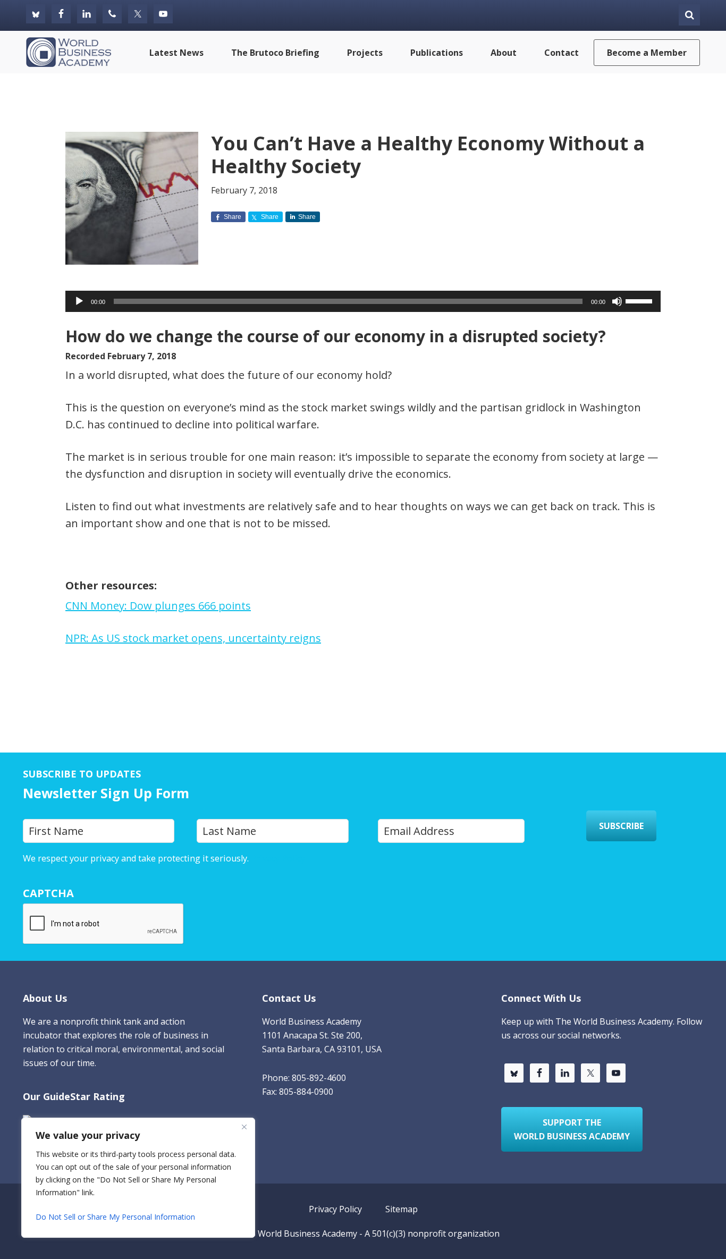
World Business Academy (307, 1233)
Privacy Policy (278, 858)
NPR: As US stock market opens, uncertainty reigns (193, 638)
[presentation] (103, 924)
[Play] (79, 301)
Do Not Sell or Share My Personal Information (115, 1217)
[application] (363, 301)
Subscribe (621, 826)
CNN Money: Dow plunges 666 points (158, 605)
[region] (138, 1178)
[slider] (640, 300)
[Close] (244, 1126)
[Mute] (617, 301)
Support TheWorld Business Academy (572, 1129)
